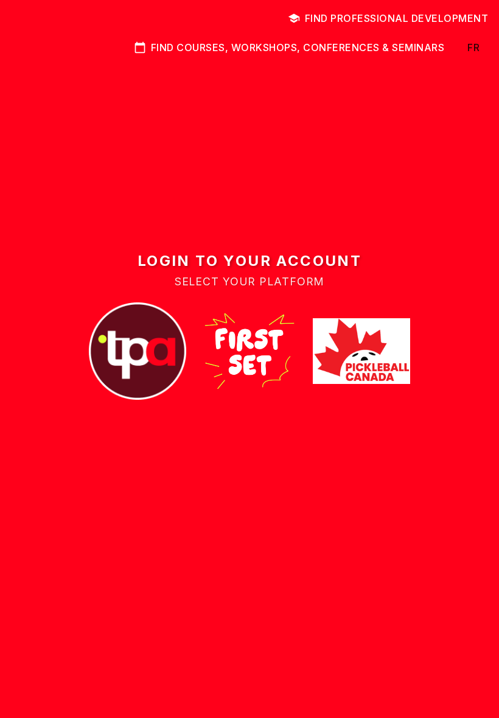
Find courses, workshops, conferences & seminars (298, 47)
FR (473, 47)
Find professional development (397, 18)
